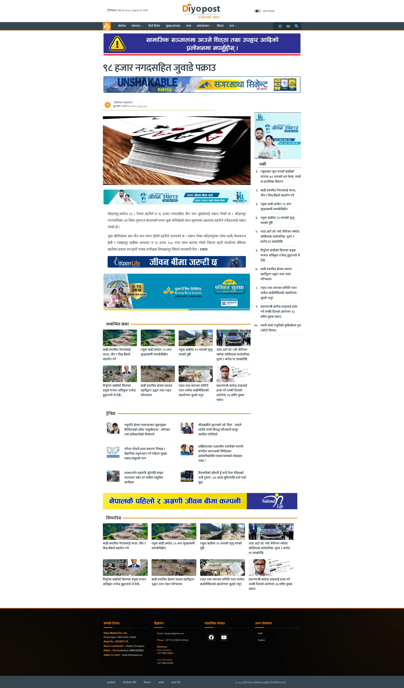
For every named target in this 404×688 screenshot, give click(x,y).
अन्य (231, 26)
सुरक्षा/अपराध (173, 26)
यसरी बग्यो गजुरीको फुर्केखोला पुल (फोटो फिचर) (281, 328)
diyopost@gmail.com (174, 633)
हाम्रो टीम (176, 682)
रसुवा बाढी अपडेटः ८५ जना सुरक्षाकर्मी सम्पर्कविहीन (156, 352)
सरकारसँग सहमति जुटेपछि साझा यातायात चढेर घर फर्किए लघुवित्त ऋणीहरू (143, 477)
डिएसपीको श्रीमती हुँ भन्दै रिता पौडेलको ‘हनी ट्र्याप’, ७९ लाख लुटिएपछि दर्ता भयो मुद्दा (222, 477)
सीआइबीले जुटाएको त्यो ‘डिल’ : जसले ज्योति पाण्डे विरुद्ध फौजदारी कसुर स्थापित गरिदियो (219, 429)
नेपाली (260, 633)
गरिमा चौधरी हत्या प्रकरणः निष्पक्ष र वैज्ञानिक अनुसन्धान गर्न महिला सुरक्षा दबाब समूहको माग (145, 453)
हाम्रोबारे (111, 682)
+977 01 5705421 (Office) (176, 640)
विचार (220, 26)
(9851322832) (136, 650)
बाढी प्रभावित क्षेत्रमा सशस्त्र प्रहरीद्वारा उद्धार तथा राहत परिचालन (156, 390)
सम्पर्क (161, 682)
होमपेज (122, 26)
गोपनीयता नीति (129, 682)
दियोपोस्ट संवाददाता (123, 102)
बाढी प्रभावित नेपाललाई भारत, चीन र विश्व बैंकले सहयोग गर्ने (117, 354)
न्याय (188, 26)
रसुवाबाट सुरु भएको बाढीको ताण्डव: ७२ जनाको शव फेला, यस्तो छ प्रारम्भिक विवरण (281, 176)
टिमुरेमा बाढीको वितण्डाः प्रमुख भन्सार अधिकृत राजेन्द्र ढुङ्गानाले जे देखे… (119, 390)
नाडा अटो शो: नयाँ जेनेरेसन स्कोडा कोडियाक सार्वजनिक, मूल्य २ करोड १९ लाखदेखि (233, 354)
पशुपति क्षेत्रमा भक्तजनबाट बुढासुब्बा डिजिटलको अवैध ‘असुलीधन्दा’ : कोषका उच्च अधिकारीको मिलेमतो (147, 429)
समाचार (135, 26)
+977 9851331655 (165, 663)
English (261, 640)
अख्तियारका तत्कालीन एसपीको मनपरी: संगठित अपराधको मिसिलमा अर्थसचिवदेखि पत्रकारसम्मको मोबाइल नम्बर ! (221, 454)
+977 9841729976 (165, 653)
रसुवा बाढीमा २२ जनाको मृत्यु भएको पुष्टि (195, 352)
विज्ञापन (147, 682)
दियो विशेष (154, 26)
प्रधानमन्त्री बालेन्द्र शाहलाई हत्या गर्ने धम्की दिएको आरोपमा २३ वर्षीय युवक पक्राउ (232, 393)
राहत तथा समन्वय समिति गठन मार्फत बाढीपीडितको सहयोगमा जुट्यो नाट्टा (194, 390)
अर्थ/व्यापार (203, 26)
